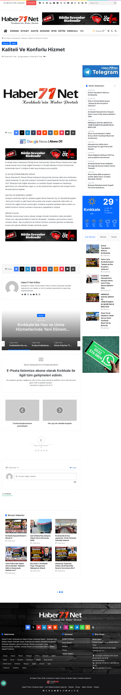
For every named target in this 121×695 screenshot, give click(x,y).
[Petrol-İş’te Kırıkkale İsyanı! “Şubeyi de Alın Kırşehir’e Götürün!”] (92, 262)
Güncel (103, 237)
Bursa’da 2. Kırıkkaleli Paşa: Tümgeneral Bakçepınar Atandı (39, 566)
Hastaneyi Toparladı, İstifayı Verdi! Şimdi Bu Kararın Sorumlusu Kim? (65, 566)
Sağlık (14, 43)
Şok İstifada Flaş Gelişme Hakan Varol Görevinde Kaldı (40, 538)
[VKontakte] (50, 132)
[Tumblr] (33, 132)
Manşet (24, 38)
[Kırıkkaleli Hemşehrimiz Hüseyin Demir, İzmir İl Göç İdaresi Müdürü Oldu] (92, 278)
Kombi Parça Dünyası (66, 683)
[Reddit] (44, 132)
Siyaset (25, 31)
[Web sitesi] (22, 294)
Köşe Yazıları (48, 660)
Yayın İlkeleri (67, 643)
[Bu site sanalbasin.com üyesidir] (53, 683)
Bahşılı (20, 656)
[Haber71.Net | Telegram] (100, 71)
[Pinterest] (39, 132)
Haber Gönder (87, 687)
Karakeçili (29, 660)
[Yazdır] (73, 132)
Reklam (65, 646)
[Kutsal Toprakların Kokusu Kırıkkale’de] (92, 248)
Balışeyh (29, 656)
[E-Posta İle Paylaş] (67, 132)
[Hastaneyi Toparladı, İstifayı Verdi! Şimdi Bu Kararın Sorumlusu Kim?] (66, 554)
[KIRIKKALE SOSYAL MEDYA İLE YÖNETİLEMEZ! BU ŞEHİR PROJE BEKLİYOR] (92, 297)
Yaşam (24, 668)
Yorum (114, 237)
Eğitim (61, 31)
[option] (41, 326)
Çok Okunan (90, 237)
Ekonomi (45, 31)
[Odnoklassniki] (56, 132)
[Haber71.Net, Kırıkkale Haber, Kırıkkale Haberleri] (20, 20)
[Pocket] (61, 132)
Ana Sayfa (7, 38)
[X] (22, 132)
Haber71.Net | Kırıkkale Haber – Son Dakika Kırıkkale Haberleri (44, 687)
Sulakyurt (6, 668)
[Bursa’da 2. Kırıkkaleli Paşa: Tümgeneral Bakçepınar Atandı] (41, 554)
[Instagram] (39, 294)
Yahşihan (16, 668)
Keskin (38, 660)
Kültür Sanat (7, 664)
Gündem (14, 31)
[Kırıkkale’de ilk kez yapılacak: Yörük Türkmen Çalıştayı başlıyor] (66, 526)
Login (74, 468)
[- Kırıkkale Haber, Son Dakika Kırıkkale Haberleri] (41, 159)
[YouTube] (33, 294)
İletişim (96, 687)
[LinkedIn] (27, 132)
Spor (54, 31)
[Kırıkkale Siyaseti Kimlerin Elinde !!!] (16, 526)
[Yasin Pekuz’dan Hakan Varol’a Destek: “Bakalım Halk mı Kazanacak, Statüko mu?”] (16, 554)
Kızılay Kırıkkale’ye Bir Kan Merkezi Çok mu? (41, 327)
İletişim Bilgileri (67, 654)
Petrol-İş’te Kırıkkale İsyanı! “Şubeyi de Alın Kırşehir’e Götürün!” (107, 264)
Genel (5, 660)
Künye (64, 650)
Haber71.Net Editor (30, 282)
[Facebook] (16, 132)
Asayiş (34, 31)
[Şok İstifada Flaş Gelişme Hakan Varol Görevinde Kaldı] (41, 526)
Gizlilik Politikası (68, 639)
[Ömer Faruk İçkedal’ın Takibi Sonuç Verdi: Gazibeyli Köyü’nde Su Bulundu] (92, 316)
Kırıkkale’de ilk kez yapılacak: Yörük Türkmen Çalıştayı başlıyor (65, 538)
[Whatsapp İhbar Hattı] (100, 354)
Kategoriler (16, 38)
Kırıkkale (72, 31)
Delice (37, 656)
